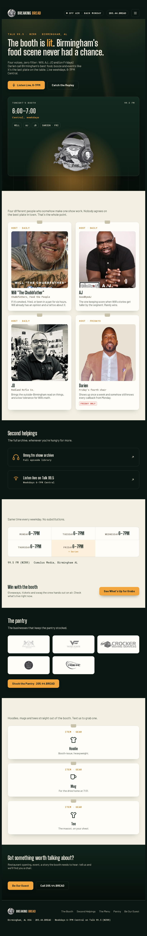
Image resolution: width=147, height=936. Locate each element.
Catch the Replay (63, 85)
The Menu (104, 911)
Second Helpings (86, 911)
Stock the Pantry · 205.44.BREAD (33, 683)
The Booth (67, 911)
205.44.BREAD (117, 13)
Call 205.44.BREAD (52, 885)
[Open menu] (135, 13)
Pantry (117, 911)
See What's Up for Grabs (119, 591)
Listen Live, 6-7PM (28, 85)
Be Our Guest (20, 885)
